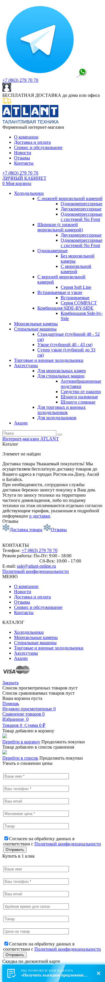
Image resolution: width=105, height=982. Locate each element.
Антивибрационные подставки (81, 384)
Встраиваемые (75, 297)
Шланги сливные (78, 402)
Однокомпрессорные (81, 203)
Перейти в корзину (21, 741)
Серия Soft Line (76, 287)
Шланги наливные (79, 396)
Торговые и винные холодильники (48, 360)
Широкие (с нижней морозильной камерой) (60, 227)
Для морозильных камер (61, 370)
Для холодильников (56, 417)
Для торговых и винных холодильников (61, 410)
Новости (22, 152)
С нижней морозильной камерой (70, 198)
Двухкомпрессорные (81, 208)
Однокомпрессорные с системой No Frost (81, 217)
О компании (26, 137)
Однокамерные (52, 250)
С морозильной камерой (76, 269)
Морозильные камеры (36, 323)
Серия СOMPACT (79, 302)
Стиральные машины (35, 328)
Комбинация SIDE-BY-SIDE (65, 308)
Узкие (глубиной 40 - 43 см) (64, 344)
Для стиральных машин (61, 375)
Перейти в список (20, 758)
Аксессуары (26, 365)
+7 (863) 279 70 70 (20, 80)
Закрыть (10, 682)
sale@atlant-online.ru (36, 566)
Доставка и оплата (32, 142)
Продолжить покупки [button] (63, 741)
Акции (21, 422)
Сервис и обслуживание (38, 147)
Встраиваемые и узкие (59, 292)
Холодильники (29, 193)
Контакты (24, 163)
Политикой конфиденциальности (35, 571)
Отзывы (22, 157)
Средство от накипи (81, 391)
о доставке (39, 515)
